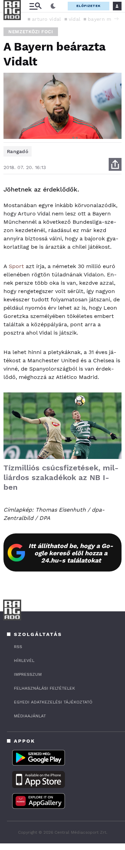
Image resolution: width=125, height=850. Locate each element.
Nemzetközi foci (30, 31)
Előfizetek (88, 6)
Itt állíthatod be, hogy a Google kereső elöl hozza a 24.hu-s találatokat (70, 553)
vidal (75, 19)
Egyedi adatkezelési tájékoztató (53, 702)
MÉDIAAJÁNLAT (30, 716)
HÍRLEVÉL (24, 660)
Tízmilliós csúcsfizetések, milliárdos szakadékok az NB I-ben (60, 477)
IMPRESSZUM (28, 674)
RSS (18, 646)
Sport (16, 266)
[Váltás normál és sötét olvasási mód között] (53, 6)
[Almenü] (35, 6)
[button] (116, 18)
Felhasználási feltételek (44, 688)
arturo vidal (46, 19)
